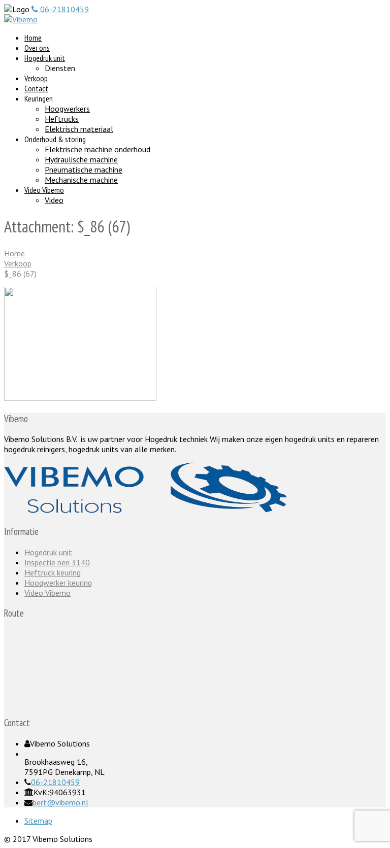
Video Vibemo (44, 190)
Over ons (37, 48)
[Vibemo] (21, 19)
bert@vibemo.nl (60, 802)
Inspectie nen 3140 (57, 562)
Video (54, 200)
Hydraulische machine (81, 159)
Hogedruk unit (44, 58)
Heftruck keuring (52, 572)
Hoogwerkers (67, 109)
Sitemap (38, 821)
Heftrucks (62, 119)
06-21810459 (55, 782)
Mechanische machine (81, 180)
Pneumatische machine (83, 169)
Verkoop (36, 78)
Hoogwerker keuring (58, 583)
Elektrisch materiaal (79, 129)
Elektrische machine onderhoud (97, 149)
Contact (36, 88)
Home (33, 37)
